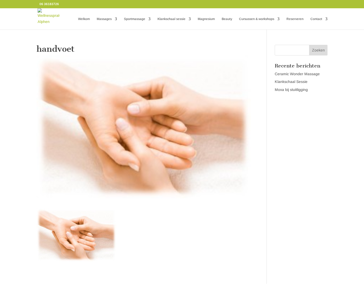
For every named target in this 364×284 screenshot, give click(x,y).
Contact (316, 19)
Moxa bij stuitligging (291, 89)
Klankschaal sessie (171, 19)
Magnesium (206, 19)
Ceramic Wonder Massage (297, 74)
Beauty (227, 19)
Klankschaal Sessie (291, 81)
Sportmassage (134, 19)
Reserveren (295, 19)
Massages (104, 19)
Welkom (84, 19)
